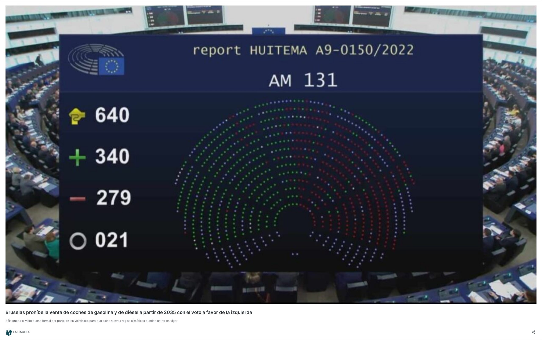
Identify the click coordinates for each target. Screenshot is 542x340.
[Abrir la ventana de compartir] (533, 331)
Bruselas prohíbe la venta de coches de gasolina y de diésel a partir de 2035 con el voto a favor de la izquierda (129, 312)
